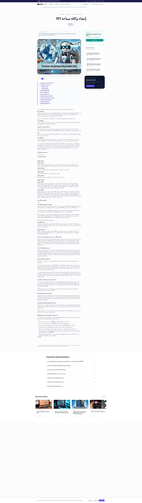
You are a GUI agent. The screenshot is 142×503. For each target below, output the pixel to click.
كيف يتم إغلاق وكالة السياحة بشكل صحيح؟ (55, 386)
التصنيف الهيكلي (44, 86)
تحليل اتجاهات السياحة (44, 94)
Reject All (95, 500)
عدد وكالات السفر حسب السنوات (46, 82)
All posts (104, 396)
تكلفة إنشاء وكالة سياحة (44, 90)
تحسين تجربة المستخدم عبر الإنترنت (47, 97)
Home (38, 7)
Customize (90, 500)
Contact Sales (94, 1)
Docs (87, 1)
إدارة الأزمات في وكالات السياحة (46, 95)
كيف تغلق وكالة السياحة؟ (45, 103)
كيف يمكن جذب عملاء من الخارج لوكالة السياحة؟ (56, 373)
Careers (99, 1)
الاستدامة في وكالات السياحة (45, 99)
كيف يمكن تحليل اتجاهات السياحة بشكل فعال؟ (55, 377)
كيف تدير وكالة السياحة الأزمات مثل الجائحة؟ (55, 382)
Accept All (102, 500)
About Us (103, 1)
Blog (90, 1)
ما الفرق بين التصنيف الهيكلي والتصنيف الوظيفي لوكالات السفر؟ (59, 365)
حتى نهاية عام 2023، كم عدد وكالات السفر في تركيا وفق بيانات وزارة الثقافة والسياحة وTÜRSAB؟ (65, 361)
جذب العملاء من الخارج (44, 92)
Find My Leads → (95, 40)
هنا (37, 290)
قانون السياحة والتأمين (44, 101)
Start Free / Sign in (97, 4)
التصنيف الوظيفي (44, 88)
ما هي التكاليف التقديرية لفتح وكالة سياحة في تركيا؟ (56, 369)
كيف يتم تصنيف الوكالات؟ (45, 84)
